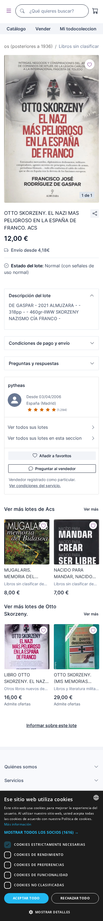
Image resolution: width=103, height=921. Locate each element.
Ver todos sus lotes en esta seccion (45, 438)
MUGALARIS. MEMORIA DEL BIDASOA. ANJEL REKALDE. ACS (21, 573)
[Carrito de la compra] (95, 11)
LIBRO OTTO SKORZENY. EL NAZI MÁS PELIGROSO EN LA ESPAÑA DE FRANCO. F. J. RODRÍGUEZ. (25, 678)
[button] (51, 295)
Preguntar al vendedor (55, 468)
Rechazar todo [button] (75, 898)
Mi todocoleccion (78, 28)
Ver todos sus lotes (28, 427)
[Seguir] (89, 64)
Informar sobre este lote (51, 725)
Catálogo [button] (16, 28)
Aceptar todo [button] (26, 898)
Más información (17, 824)
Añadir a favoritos (55, 455)
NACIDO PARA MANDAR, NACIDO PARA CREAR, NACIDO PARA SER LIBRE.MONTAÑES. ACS (73, 573)
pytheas (16, 385)
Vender (43, 28)
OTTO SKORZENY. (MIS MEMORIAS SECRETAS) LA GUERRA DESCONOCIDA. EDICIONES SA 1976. (75, 678)
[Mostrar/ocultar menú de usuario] (7, 11)
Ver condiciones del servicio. (35, 485)
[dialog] (51, 856)
